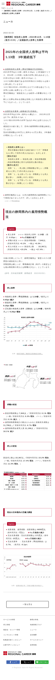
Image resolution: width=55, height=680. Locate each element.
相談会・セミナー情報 (11, 630)
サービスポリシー (36, 640)
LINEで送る (43, 662)
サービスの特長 (9, 619)
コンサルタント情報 (10, 635)
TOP (3, 8)
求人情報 (6, 625)
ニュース (10, 8)
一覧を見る (27, 604)
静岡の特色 (34, 619)
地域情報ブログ (36, 625)
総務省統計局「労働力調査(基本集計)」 (29, 585)
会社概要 (33, 635)
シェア (14, 662)
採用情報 (33, 645)
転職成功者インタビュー (12, 640)
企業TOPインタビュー (11, 645)
